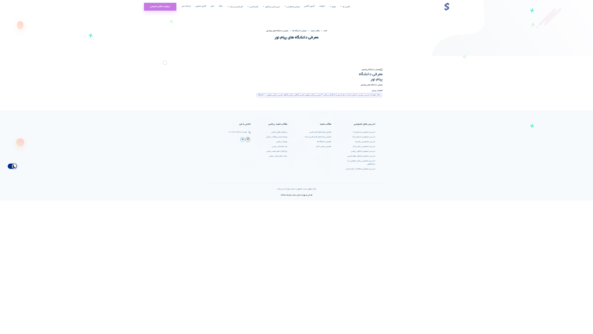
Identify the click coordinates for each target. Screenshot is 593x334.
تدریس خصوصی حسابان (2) (363, 137)
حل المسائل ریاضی (279, 147)
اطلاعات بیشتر (377, 91)
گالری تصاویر (200, 6)
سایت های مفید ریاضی (278, 156)
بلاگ (220, 6)
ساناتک (283, 195)
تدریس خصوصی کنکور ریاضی (363, 151)
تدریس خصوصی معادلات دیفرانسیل (360, 169)
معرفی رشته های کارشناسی (320, 132)
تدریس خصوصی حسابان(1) (364, 132)
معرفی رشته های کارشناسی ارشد (318, 137)
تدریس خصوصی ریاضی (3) (364, 147)
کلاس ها (346, 7)
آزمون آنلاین (309, 6)
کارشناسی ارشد (236, 7)
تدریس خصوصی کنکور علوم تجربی (361, 156)
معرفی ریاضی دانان (323, 147)
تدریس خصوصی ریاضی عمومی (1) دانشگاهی (361, 162)
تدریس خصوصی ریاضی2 (365, 142)
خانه (325, 31)
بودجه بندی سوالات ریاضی (276, 137)
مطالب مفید (315, 31)
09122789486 (235, 132)
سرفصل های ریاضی (279, 132)
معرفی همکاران (293, 7)
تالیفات (322, 6)
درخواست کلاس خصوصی (160, 7)
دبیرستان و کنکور (272, 7)
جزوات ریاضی (281, 142)
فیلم (333, 7)
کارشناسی (253, 7)
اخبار (212, 6)
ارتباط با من (186, 6)
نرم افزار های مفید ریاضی (276, 151)
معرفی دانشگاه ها (299, 31)
